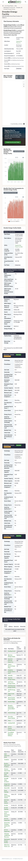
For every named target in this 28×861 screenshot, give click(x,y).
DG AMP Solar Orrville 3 (6, 780)
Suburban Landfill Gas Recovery (7, 835)
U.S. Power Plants (9, 5)
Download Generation (18, 151)
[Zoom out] (24, 84)
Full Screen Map (21, 77)
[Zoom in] (24, 82)
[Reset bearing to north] (24, 86)
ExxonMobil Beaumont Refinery (11, 734)
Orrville (6, 805)
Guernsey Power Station (6, 801)
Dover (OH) (7, 788)
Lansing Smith (11, 723)
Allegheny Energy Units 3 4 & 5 (11, 671)
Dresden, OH (19, 7)
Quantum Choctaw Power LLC (10, 660)
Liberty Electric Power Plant (11, 666)
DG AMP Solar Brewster (6, 774)
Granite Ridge (11, 701)
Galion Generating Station (7, 796)
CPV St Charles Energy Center (11, 728)
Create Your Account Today (12, 142)
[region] (14, 103)
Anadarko (6, 759)
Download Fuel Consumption (11, 192)
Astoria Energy (11, 712)
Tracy (9, 720)
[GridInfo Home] (14, 1)
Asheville (10, 675)
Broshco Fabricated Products (7, 765)
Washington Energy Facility (7, 841)
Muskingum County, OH (9, 7)
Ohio (16, 5)
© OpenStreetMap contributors (16, 123)
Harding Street (11, 651)
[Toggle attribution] (24, 124)
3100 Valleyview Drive (6, 755)
